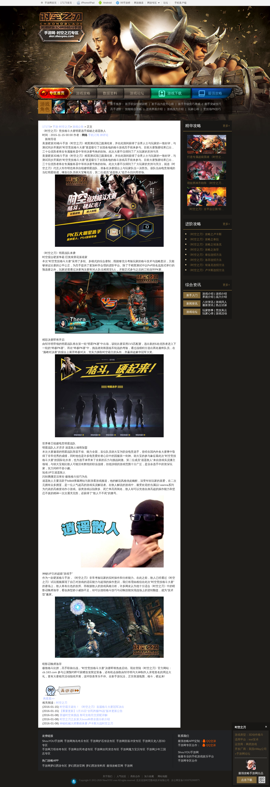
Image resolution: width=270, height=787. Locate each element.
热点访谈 (221, 305)
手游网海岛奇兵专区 (76, 741)
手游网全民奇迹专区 (80, 749)
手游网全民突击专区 (106, 749)
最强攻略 (215, 93)
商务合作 (135, 776)
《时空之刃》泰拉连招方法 (205, 254)
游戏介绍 (207, 293)
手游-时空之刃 (61, 126)
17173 (46, 126)
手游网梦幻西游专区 (54, 765)
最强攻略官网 (115, 765)
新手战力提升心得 (163, 104)
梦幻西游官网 (76, 765)
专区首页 (54, 93)
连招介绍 (221, 293)
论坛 (165, 2)
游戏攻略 (83, 93)
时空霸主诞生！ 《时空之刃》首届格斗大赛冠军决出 (92, 706)
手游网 (128, 765)
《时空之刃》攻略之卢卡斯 (205, 234)
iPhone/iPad (87, 2)
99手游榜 (125, 2)
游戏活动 (221, 313)
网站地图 (162, 776)
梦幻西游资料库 (95, 765)
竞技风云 (221, 310)
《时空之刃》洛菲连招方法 (205, 259)
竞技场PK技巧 (212, 109)
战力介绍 (221, 296)
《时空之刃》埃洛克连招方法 (206, 265)
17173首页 (66, 2)
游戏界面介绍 (154, 109)
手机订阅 (93, 135)
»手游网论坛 (242, 753)
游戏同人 (221, 301)
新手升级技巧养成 (189, 104)
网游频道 (138, 2)
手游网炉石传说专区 (102, 741)
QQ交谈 (211, 741)
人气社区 (121, 776)
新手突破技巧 (213, 104)
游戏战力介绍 (175, 109)
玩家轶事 (207, 310)
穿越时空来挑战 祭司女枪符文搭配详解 (84, 715)
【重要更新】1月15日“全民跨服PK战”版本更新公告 (91, 711)
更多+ (226, 125)
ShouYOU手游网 (52, 741)
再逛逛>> (49, 698)
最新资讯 (207, 305)
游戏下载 (174, 93)
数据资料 (110, 93)
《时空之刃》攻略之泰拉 (203, 239)
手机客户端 (180, 2)
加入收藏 (149, 776)
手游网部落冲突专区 (128, 741)
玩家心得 (193, 109)
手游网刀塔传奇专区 (54, 749)
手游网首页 (51, 2)
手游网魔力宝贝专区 (132, 749)
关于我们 (107, 776)
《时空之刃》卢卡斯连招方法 (206, 270)
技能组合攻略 (133, 109)
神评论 (104, 135)
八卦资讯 (207, 301)
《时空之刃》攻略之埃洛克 (205, 244)
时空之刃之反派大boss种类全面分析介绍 (85, 719)
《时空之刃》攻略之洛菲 (203, 249)
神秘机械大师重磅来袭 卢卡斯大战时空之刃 (86, 723)
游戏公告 (78, 126)
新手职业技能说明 (136, 104)
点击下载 (246, 779)
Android (107, 2)
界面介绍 (207, 296)
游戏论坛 (137, 93)
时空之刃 (61, 702)
